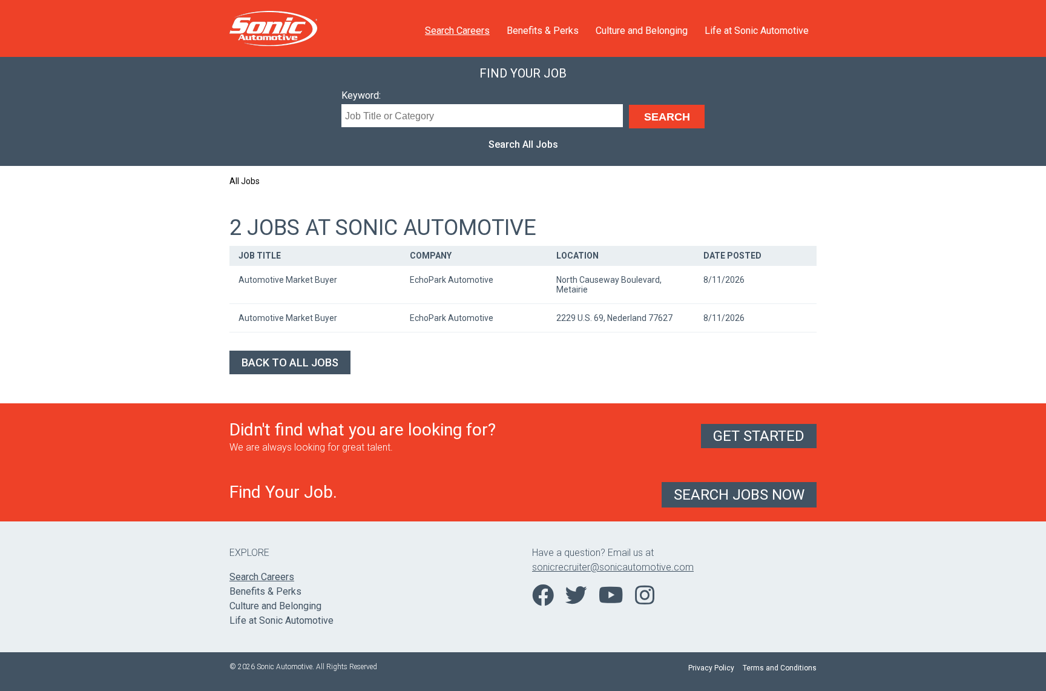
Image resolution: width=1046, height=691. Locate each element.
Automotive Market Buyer (287, 280)
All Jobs (244, 181)
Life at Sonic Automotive (757, 30)
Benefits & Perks (543, 30)
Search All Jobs (523, 144)
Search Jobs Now (739, 494)
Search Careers (457, 30)
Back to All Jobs (290, 362)
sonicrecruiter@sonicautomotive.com (613, 567)
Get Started (758, 436)
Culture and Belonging (642, 30)
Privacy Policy (711, 668)
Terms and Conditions (780, 668)
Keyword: (361, 95)
